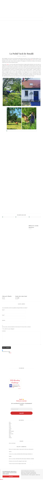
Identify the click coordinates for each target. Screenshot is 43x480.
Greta (10, 426)
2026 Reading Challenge (15, 381)
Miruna (10, 432)
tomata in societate (26, 473)
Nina (9, 435)
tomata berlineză (33, 472)
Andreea (14, 384)
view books (19, 388)
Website (3, 320)
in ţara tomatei (27, 472)
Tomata (10, 453)
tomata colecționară (33, 473)
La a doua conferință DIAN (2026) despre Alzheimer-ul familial (23, 458)
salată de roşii (38, 474)
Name (3, 309)
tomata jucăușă (26, 470)
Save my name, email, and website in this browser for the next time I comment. (16, 326)
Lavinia (10, 428)
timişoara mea (22, 472)
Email (3, 315)
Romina (10, 437)
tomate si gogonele (32, 474)
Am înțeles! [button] (11, 476)
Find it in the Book (12, 443)
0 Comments (23, 56)
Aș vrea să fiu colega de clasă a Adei (20, 461)
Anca (10, 422)
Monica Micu (11, 433)
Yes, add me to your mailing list (8, 328)
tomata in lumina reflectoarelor (24, 474)
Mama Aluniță (11, 431)
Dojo (10, 424)
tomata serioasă (31, 470)
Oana (10, 436)
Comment (4, 330)
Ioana (10, 427)
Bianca (10, 423)
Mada (10, 429)
